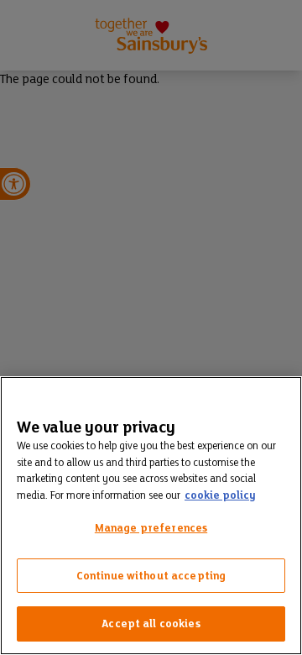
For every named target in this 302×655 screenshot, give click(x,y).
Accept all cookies (151, 623)
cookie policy (220, 495)
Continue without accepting (151, 576)
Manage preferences (151, 528)
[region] (151, 515)
